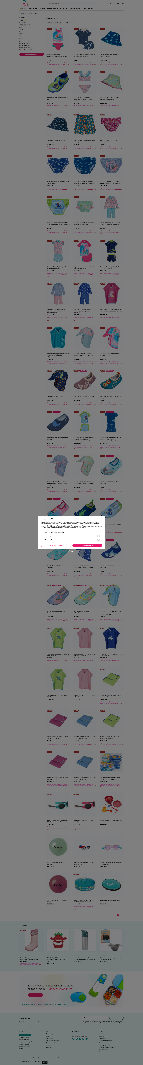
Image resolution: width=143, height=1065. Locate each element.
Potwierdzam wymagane (56, 545)
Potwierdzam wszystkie (87, 545)
